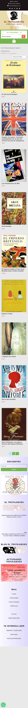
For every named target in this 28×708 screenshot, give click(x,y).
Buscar (23, 36)
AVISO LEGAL (14, 634)
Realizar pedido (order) (14, 618)
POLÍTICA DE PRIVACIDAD (14, 638)
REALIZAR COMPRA (15, 3)
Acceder (14, 594)
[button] (3, 705)
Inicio (2, 48)
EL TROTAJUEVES (14, 22)
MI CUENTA (15, 1)
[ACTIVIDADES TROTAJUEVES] (14, 572)
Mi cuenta (14, 614)
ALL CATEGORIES (12, 32)
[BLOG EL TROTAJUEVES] (14, 550)
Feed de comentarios (14, 602)
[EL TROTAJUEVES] (14, 507)
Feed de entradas (14, 598)
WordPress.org (14, 606)
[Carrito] (14, 42)
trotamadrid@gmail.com (15, 5)
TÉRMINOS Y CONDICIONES (14, 630)
